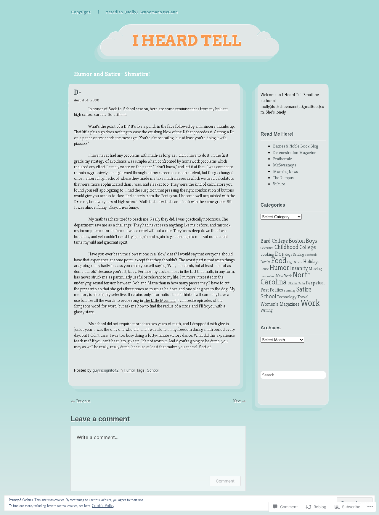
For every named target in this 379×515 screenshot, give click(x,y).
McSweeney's (284, 165)
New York (284, 275)
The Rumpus (283, 177)
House (265, 269)
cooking (267, 254)
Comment (225, 480)
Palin (301, 283)
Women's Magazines (280, 304)
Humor (129, 370)
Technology (286, 296)
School (153, 370)
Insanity (299, 268)
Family (265, 262)
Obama (293, 283)
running (289, 290)
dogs (288, 254)
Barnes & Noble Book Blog (295, 146)
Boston (297, 240)
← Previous (81, 401)
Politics (276, 290)
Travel (302, 296)
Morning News (285, 171)
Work (310, 302)
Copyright (81, 12)
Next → (239, 401)
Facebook (311, 255)
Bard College (274, 240)
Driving (298, 254)
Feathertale (282, 158)
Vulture (279, 184)
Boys (311, 240)
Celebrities (267, 248)
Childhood (286, 247)
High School (294, 262)
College (307, 247)
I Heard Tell (186, 40)
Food (278, 260)
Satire (303, 289)
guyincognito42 (105, 370)
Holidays (311, 261)
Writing (267, 310)
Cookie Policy (103, 505)
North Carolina (286, 278)
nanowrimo (268, 276)
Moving (315, 268)
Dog (280, 254)
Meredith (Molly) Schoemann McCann (141, 12)
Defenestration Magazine (294, 152)
